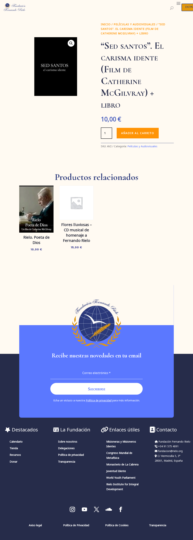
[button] (71, 43)
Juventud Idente (116, 471)
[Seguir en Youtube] (84, 509)
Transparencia (66, 462)
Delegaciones (66, 448)
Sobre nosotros (67, 442)
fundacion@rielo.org (170, 451)
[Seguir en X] (96, 509)
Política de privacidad (99, 400)
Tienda (14, 448)
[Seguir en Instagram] (72, 509)
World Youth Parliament (121, 478)
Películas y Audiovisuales (134, 24)
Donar (13, 462)
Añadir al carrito (137, 133)
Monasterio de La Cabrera (122, 464)
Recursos (15, 455)
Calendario (16, 442)
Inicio (106, 24)
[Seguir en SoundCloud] (108, 509)
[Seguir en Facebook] (120, 509)
